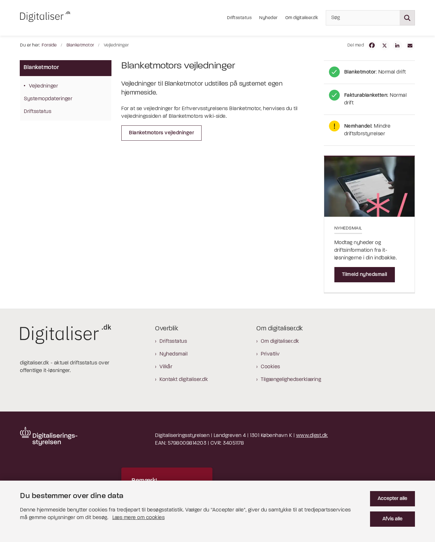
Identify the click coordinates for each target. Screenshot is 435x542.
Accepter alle (392, 498)
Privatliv (270, 354)
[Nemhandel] (369, 130)
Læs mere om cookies (138, 517)
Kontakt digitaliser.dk (184, 379)
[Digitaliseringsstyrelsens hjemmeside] (48, 436)
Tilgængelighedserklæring (291, 379)
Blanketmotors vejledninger (161, 133)
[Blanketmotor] (369, 72)
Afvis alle (392, 519)
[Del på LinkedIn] (397, 45)
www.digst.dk (312, 435)
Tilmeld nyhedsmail (364, 274)
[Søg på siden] (407, 17)
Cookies (270, 367)
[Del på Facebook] (372, 45)
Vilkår (166, 367)
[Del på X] (384, 45)
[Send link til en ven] (410, 45)
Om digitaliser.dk (280, 341)
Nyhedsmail (174, 354)
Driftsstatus (173, 341)
